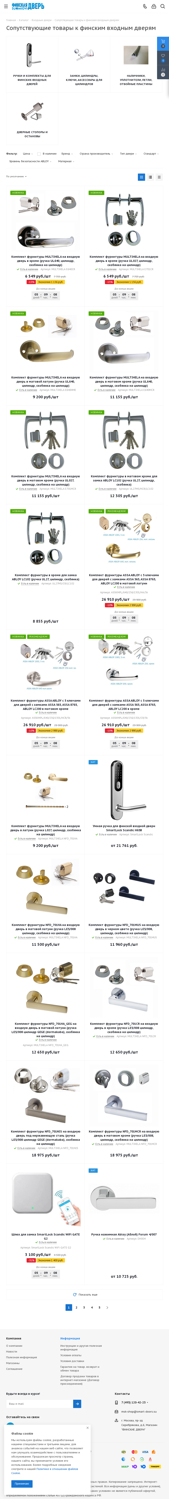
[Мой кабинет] (154, 6)
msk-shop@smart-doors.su (139, 1411)
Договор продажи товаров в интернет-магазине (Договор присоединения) (79, 1380)
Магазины (13, 1363)
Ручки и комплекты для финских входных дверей (32, 80)
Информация (70, 1338)
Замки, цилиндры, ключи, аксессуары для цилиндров (84, 80)
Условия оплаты (70, 1355)
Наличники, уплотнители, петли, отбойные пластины (136, 80)
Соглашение (14, 1369)
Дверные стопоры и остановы (32, 134)
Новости (11, 1351)
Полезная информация (21, 1357)
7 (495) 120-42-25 (133, 1402)
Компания (13, 1338)
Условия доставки (72, 1361)
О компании (14, 1346)
